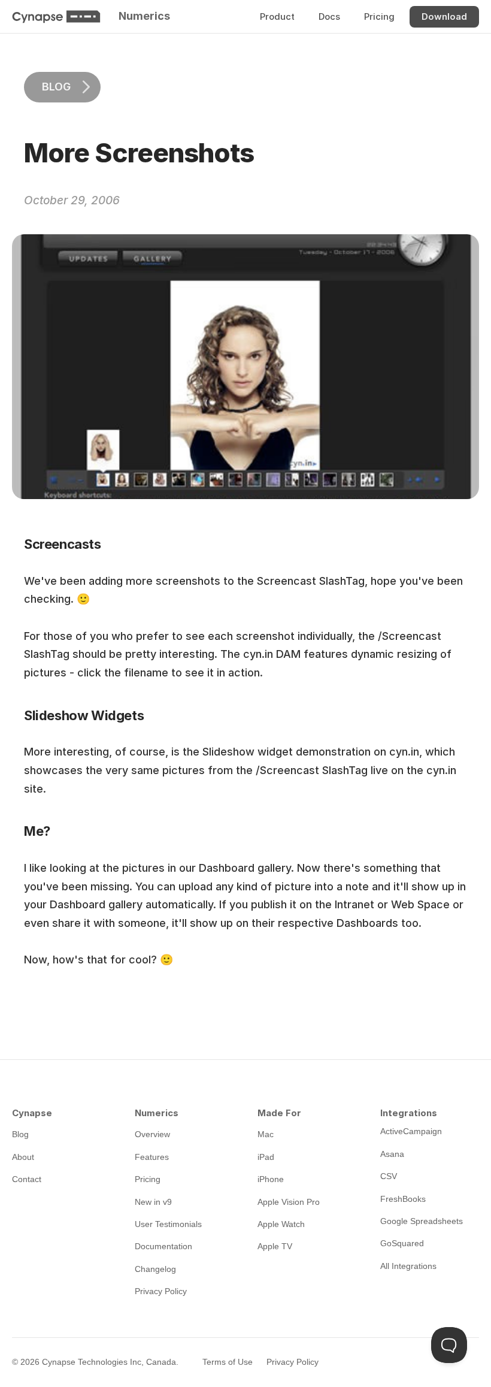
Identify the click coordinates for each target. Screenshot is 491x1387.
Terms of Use (227, 1362)
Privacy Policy (292, 1362)
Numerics (144, 16)
